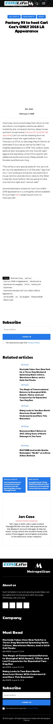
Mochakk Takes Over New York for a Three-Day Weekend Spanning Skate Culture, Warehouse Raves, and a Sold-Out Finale (35, 374)
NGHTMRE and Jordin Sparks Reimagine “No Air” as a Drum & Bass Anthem (35, 453)
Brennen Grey (17, 278)
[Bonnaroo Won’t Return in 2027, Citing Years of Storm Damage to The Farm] (10, 431)
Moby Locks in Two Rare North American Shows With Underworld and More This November (35, 414)
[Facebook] (22, 541)
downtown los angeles (13, 284)
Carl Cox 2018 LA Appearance (15, 281)
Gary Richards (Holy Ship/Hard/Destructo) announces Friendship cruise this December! (39, 485)
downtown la (35, 281)
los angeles (24, 297)
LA (17, 297)
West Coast (8, 300)
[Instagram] (27, 541)
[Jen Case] (22, 109)
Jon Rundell (8, 297)
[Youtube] (26, 605)
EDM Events (28, 17)
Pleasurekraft (37, 297)
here (18, 195)
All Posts (14, 17)
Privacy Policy (33, 343)
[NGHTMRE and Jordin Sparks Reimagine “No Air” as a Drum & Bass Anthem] (10, 450)
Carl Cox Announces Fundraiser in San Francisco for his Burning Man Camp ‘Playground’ (12, 486)
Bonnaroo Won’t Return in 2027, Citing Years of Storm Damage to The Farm (33, 433)
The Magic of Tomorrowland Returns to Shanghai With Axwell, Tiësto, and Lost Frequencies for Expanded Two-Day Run (34, 394)
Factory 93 (30, 132)
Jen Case (29, 109)
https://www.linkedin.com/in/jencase (26, 521)
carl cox (28, 278)
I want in (26, 337)
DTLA (27, 284)
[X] (31, 541)
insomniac (7, 287)
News (41, 17)
